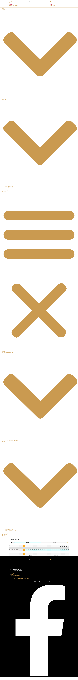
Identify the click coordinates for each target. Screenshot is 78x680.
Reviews (4, 191)
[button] (39, 272)
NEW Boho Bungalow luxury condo (11, 440)
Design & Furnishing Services (10, 187)
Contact (4, 194)
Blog (3, 192)
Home (3, 8)
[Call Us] (51, 2)
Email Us (11, 4)
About (3, 9)
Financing (6, 190)
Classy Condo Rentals (17, 570)
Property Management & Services (20, 578)
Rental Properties (16, 569)
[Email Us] (10, 2)
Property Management (9, 186)
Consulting (7, 531)
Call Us (51, 4)
